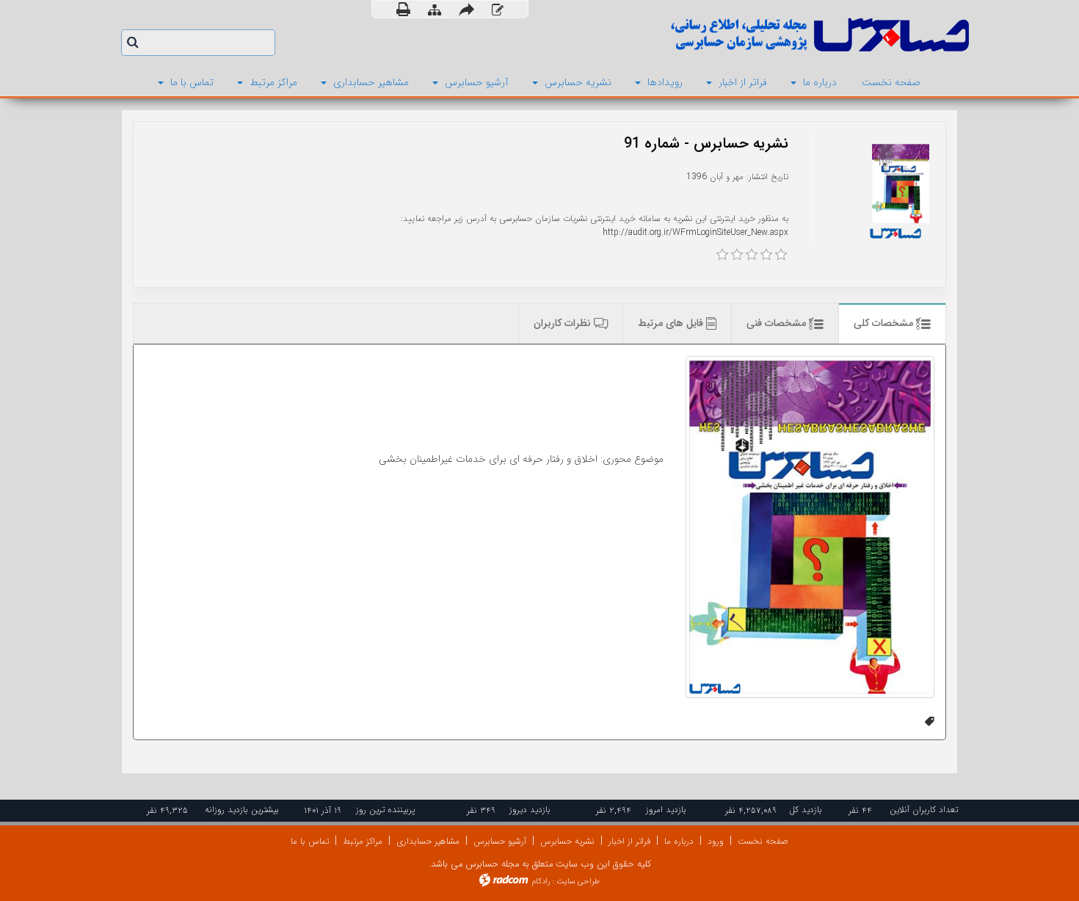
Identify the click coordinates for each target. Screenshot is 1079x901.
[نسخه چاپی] (403, 9)
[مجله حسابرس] (760, 35)
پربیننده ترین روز (385, 810)
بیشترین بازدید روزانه (242, 810)
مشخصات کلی (885, 323)
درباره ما (679, 841)
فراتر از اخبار (629, 841)
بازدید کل (805, 810)
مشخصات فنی (777, 323)
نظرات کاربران (564, 323)
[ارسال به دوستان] (466, 9)
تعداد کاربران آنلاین (924, 810)
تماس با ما (310, 841)
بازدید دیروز (530, 810)
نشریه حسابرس (567, 841)
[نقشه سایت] (434, 10)
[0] (722, 254)
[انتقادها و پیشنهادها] (498, 10)
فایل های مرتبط (672, 323)
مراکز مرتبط (362, 841)
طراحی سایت (578, 881)
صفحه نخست (763, 841)
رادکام (541, 881)
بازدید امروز (666, 810)
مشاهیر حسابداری (427, 841)
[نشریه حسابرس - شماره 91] (810, 527)
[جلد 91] (900, 183)
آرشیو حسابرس (499, 841)
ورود (716, 841)
